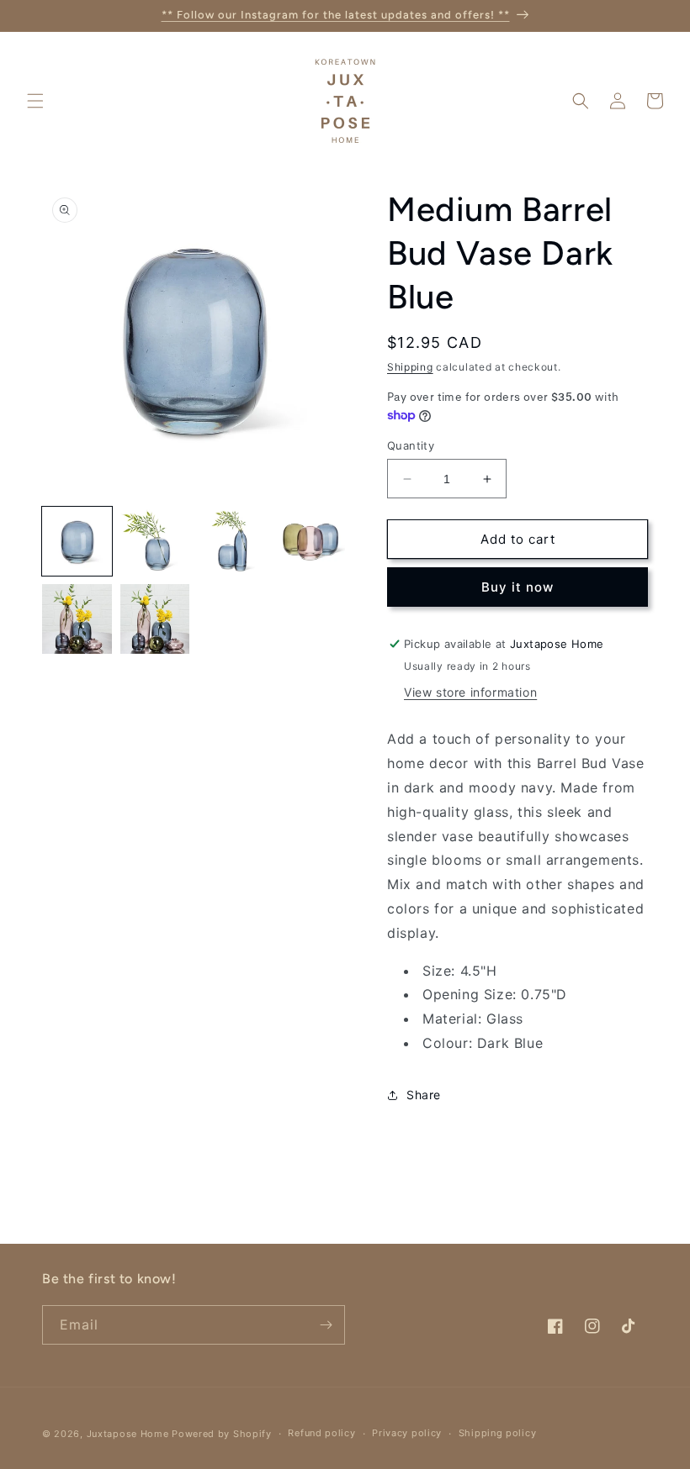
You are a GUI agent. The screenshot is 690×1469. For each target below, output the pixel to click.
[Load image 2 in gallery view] (155, 542)
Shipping (410, 367)
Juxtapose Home (128, 1434)
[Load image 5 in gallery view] (77, 619)
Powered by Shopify (222, 1434)
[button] (35, 100)
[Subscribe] (325, 1325)
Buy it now (517, 587)
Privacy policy (407, 1433)
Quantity (410, 445)
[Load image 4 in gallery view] (311, 542)
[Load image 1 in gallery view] (77, 542)
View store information (470, 692)
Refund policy (321, 1433)
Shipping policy (498, 1433)
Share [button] (423, 1094)
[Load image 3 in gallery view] (233, 542)
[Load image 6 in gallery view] (155, 619)
